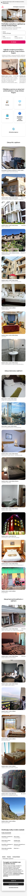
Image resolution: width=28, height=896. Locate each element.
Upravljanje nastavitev (13, 887)
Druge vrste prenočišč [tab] (6, 832)
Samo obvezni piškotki (13, 884)
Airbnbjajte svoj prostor (19, 7)
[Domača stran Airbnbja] (3, 7)
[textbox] (7, 38)
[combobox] (13, 33)
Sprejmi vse (13, 880)
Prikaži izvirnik (5, 3)
